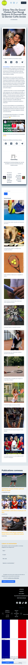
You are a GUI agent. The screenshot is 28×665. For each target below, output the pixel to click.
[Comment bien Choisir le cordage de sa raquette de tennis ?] (14, 236)
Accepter (8, 662)
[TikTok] (17, 3)
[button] (14, 650)
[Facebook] (11, 3)
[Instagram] (14, 3)
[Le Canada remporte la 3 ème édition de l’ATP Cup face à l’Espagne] (14, 443)
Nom (4, 550)
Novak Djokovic (6, 66)
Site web (5, 558)
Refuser (20, 662)
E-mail (4, 554)
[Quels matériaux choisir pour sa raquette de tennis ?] (14, 262)
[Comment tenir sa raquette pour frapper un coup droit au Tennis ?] (14, 366)
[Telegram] (22, 62)
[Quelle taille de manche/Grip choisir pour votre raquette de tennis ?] (14, 288)
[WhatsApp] (26, 603)
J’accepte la (11, 578)
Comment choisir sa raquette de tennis (12, 327)
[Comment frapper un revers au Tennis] (14, 392)
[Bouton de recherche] (6, 193)
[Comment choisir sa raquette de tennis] (14, 315)
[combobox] (14, 191)
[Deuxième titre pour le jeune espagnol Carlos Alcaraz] (14, 417)
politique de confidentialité (13, 578)
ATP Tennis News (14, 19)
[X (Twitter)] (11, 62)
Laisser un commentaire (8, 581)
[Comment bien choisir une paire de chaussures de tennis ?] (14, 210)
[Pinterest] (17, 62)
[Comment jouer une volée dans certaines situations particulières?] (14, 340)
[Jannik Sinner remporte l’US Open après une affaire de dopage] (14, 480)
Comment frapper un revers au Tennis (12, 404)
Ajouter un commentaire (9, 563)
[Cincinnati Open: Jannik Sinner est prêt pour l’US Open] (14, 501)
